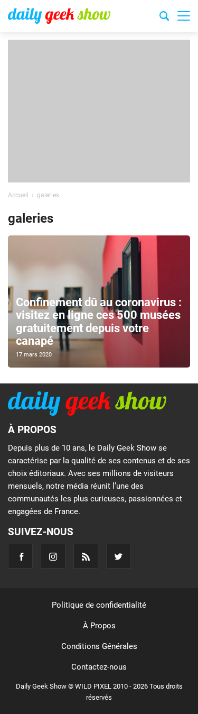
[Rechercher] (164, 17)
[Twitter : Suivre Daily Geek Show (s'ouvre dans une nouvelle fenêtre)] (118, 556)
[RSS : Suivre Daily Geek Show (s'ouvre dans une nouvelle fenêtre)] (85, 556)
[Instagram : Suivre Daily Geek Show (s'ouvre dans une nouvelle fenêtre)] (53, 556)
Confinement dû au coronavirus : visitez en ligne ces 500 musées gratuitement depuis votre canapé (99, 321)
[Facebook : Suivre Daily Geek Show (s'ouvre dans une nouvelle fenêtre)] (20, 556)
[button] (183, 16)
